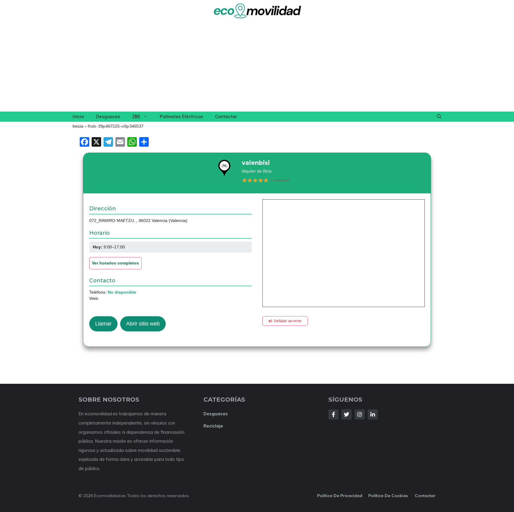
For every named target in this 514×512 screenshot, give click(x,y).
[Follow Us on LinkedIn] (373, 414)
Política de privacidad (339, 495)
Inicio (78, 116)
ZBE (136, 116)
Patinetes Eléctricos (181, 116)
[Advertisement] (257, 67)
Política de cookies (388, 495)
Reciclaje (213, 426)
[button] (439, 117)
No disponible (122, 292)
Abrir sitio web (143, 324)
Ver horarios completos (115, 263)
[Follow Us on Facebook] (333, 414)
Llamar (103, 324)
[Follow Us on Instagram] (360, 414)
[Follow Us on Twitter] (346, 414)
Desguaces (108, 116)
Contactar (226, 116)
